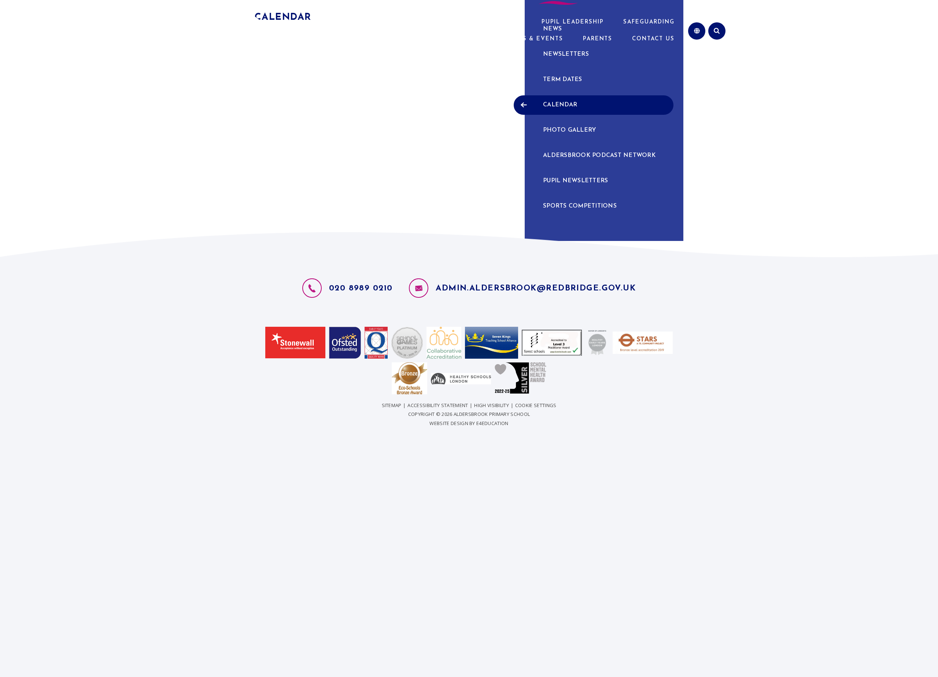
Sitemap (392, 405)
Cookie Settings (536, 405)
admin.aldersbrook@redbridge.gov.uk (536, 288)
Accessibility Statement (437, 405)
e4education (492, 423)
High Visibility (491, 405)
